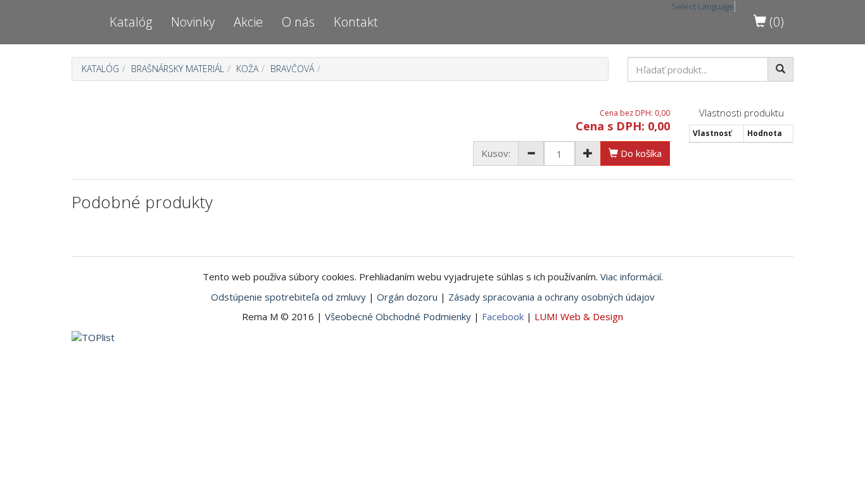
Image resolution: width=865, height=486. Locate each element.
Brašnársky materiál (177, 69)
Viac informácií (630, 276)
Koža (247, 69)
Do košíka (640, 153)
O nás (298, 21)
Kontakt (356, 21)
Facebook (503, 316)
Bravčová (292, 69)
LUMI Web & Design (578, 316)
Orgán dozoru (407, 296)
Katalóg (131, 21)
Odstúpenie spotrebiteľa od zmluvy (288, 296)
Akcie (248, 21)
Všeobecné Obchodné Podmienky (398, 316)
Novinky (193, 21)
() (775, 21)
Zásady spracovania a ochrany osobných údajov (551, 296)
